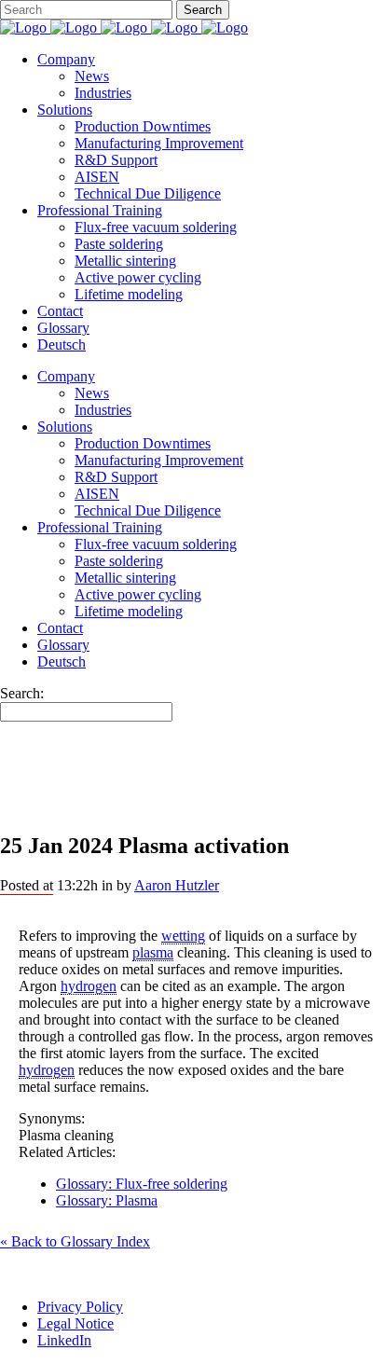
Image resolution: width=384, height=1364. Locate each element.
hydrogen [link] (89, 986)
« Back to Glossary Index (75, 1241)
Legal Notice (75, 1323)
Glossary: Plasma (107, 1200)
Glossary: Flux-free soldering (141, 1184)
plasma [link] (152, 952)
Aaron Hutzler (176, 885)
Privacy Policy (80, 1307)
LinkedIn (64, 1340)
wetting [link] (183, 936)
